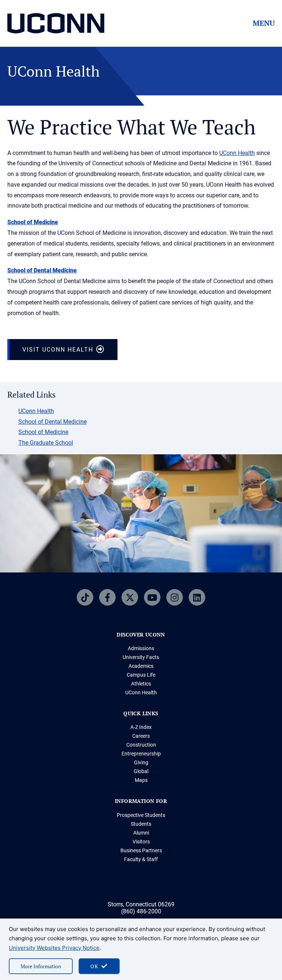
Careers (141, 736)
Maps (141, 780)
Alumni (141, 833)
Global (141, 771)
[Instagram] (174, 597)
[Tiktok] (85, 597)
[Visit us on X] (130, 597)
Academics (141, 666)
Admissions (141, 648)
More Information (41, 966)
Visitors (141, 842)
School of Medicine (32, 222)
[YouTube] (152, 597)
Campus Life (141, 675)
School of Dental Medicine (42, 270)
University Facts (141, 657)
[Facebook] (107, 597)
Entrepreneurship (141, 754)
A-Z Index (141, 727)
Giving (141, 762)
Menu (264, 23)
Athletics (141, 684)
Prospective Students (141, 815)
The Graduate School (45, 442)
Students (141, 824)
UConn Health (237, 152)
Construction (141, 745)
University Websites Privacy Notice (54, 947)
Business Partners (141, 850)
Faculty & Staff (141, 859)
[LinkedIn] (197, 597)
